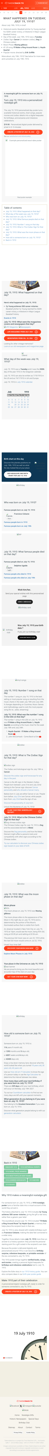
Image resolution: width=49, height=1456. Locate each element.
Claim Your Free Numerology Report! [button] (19, 811)
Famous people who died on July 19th (19, 578)
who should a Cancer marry (28, 790)
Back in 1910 (11, 240)
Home (17, 1415)
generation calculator (12, 1113)
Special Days (33, 1419)
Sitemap (11, 1427)
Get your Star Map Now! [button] (17, 977)
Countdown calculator (22, 1092)
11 (9, 402)
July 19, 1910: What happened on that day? (23, 211)
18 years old (36, 1065)
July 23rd (16, 799)
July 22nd (18, 796)
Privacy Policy (18, 1432)
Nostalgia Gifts (28, 1415)
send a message (24, 602)
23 (38, 13)
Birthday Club (24, 1423)
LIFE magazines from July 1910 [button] (20, 332)
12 (12, 402)
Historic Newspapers (18, 1419)
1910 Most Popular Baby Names (18, 1176)
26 (12, 407)
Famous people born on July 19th (17, 526)
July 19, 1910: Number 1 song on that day (22, 224)
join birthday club (27, 637)
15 (4, 13)
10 (28, 400)
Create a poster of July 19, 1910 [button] (20, 132)
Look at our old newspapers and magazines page (23, 346)
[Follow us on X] (21, 1406)
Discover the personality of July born (18, 803)
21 (29, 13)
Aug (33, 8)
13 (15, 402)
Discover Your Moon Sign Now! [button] (20, 948)
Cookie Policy (30, 1432)
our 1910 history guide (31, 1271)
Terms (37, 1427)
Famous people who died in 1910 (17, 574)
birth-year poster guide (32, 1274)
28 (19, 407)
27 (15, 407)
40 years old (17, 1068)
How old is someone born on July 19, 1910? (23, 237)
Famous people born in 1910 (15, 522)
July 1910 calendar (25, 382)
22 (34, 13)
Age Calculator (33, 1074)
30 (25, 407)
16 (8, 13)
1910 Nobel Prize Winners (16, 1171)
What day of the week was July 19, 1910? (22, 214)
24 (42, 13)
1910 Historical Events (30, 1167)
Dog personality (20, 832)
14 (19, 402)
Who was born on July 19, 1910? (19, 217)
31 (28, 407)
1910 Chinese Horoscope (15, 1180)
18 (16, 13)
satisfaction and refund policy (20, 136)
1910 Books (10, 1184)
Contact (29, 1427)
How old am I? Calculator (21, 1072)
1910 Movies (34, 1180)
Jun (16, 8)
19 (12, 405)
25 (46, 13)
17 (12, 13)
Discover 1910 (11, 1167)
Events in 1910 (10, 318)
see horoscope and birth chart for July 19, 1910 (17, 475)
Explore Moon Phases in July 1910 (18, 954)
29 (22, 407)
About (20, 1427)
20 (25, 13)
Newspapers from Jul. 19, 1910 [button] (19, 338)
